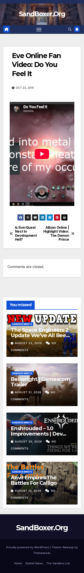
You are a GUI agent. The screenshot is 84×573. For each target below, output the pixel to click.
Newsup (68, 547)
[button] (70, 29)
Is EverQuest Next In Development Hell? (26, 234)
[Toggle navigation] (39, 29)
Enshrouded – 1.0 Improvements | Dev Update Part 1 (36, 433)
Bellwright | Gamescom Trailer (40, 382)
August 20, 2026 (29, 441)
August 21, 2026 (28, 392)
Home (18, 563)
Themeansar (41, 553)
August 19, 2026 (28, 490)
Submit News (34, 563)
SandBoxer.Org (42, 14)
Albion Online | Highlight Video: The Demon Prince (56, 234)
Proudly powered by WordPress (28, 547)
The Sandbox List (58, 563)
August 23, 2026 (29, 343)
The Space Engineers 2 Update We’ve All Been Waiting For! (40, 335)
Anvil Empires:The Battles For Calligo (34, 480)
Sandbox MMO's (22, 324)
